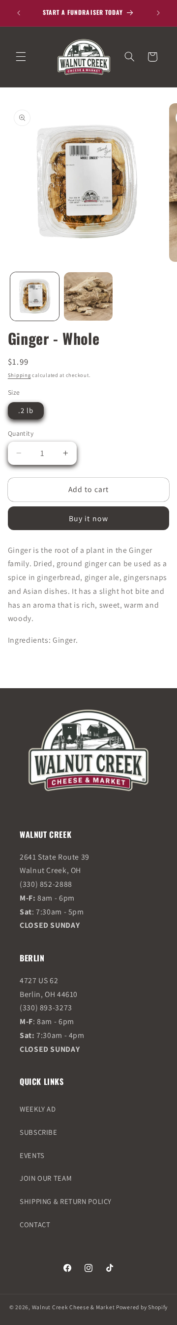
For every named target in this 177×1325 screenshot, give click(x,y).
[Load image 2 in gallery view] (88, 296)
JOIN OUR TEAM (46, 1178)
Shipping (19, 375)
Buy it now (88, 518)
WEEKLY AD (38, 1109)
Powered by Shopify (142, 1307)
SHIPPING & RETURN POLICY (66, 1201)
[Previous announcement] (19, 13)
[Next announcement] (158, 13)
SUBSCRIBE (39, 1132)
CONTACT (35, 1224)
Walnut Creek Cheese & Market (73, 1307)
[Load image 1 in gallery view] (34, 296)
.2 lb (25, 410)
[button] (20, 56)
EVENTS (32, 1155)
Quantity (20, 433)
